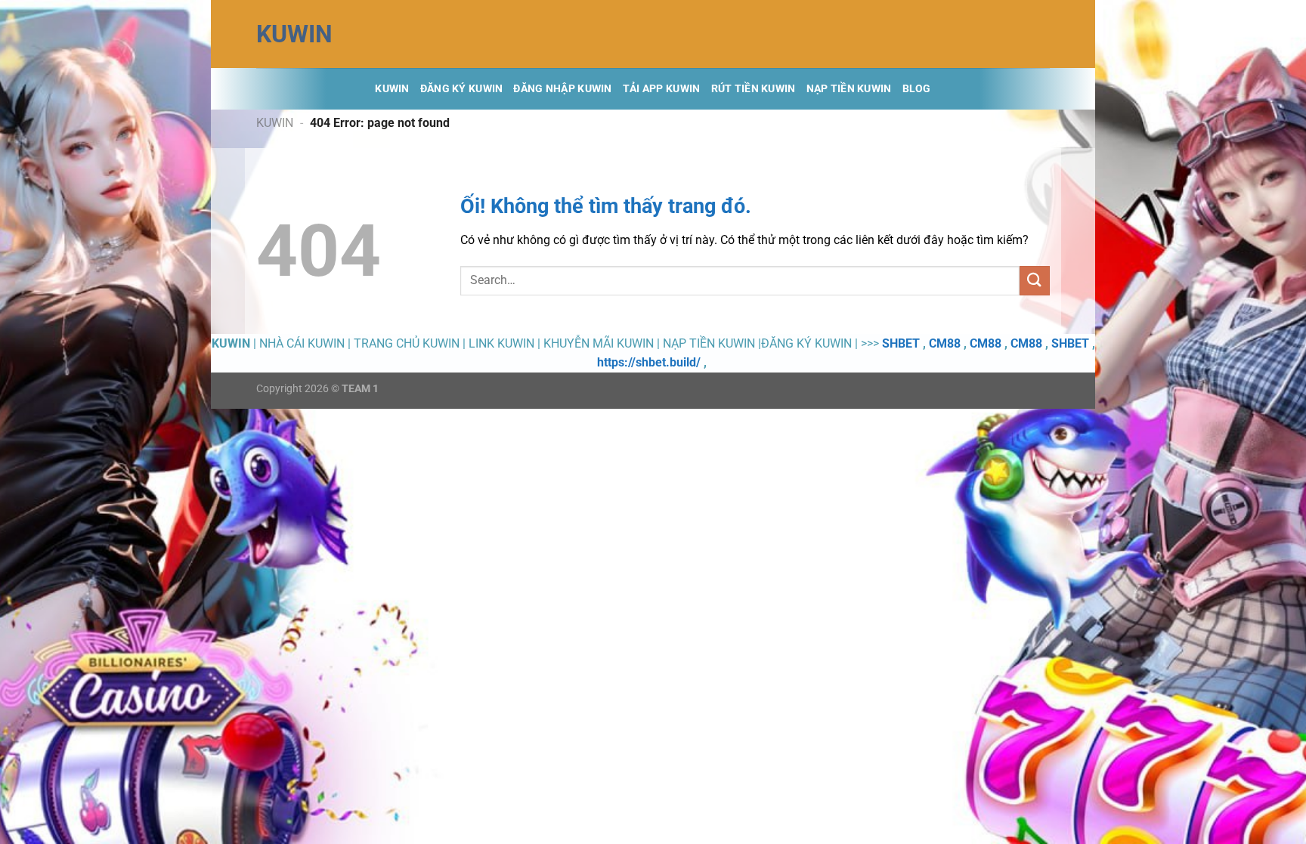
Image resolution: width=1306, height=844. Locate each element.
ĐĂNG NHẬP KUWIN (562, 88)
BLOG (916, 88)
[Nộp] (1035, 280)
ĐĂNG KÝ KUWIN (461, 88)
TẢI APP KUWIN (662, 88)
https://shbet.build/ (649, 362)
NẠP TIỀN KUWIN (849, 88)
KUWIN (294, 34)
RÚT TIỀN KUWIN (753, 88)
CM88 (945, 343)
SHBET (901, 343)
